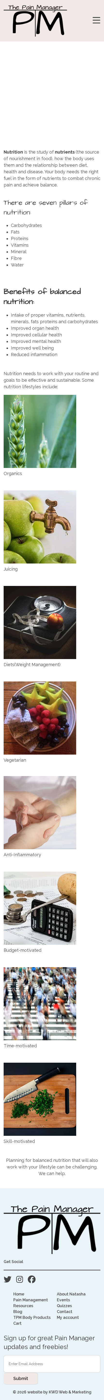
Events (63, 1300)
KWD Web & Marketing (70, 1392)
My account (68, 1317)
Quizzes (64, 1305)
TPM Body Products (32, 1317)
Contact (64, 1311)
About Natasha (71, 1294)
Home (18, 1294)
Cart (17, 1323)
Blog (17, 1311)
